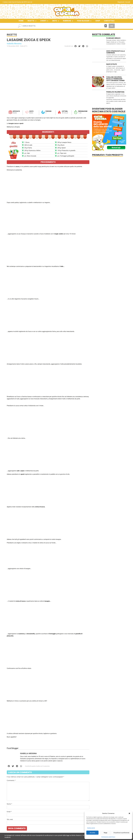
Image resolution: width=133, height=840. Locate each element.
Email (9, 811)
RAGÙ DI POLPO (111, 64)
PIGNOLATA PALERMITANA (115, 92)
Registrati (121, 2)
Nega (105, 832)
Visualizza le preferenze (121, 832)
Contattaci (109, 21)
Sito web (10, 819)
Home (21, 21)
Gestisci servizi (91, 828)
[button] (129, 813)
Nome (9, 804)
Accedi (127, 2)
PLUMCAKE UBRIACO (113, 38)
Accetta (92, 832)
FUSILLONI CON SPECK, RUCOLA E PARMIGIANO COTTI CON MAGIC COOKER (115, 78)
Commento (11, 780)
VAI (111, 26)
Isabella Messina (14, 43)
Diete (54, 21)
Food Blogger (83, 21)
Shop (97, 21)
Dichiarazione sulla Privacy (108, 836)
